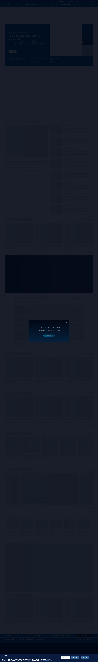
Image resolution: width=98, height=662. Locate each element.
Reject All (75, 657)
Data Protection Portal (47, 660)
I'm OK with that (84, 657)
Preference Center (65, 657)
